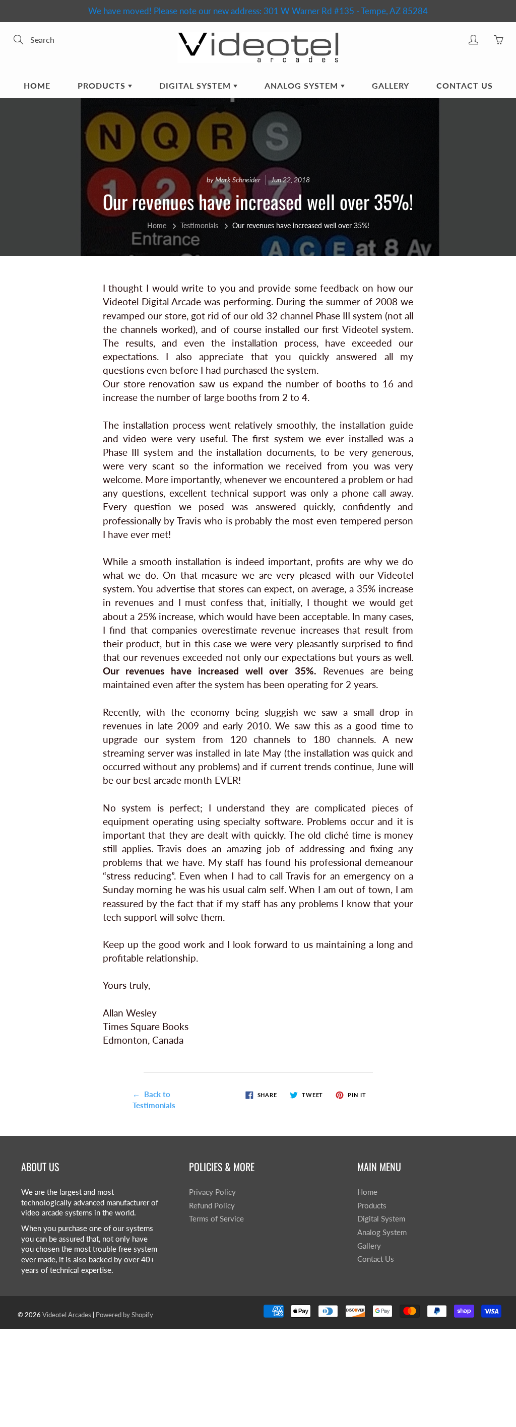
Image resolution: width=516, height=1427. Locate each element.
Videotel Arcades (66, 1315)
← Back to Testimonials (154, 1099)
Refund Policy (212, 1205)
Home (37, 85)
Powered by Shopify (124, 1315)
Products (103, 85)
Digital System (196, 85)
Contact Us (464, 85)
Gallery (390, 85)
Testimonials (199, 225)
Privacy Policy (212, 1192)
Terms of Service (216, 1218)
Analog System (303, 85)
